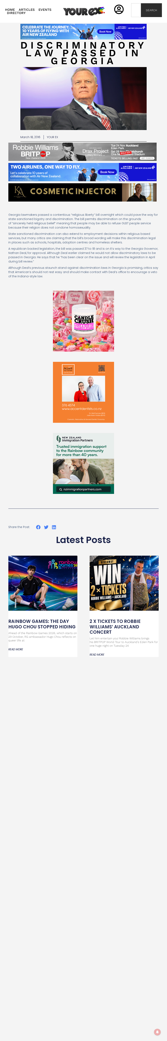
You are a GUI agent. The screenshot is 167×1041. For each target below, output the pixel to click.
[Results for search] (136, 19)
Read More (15, 649)
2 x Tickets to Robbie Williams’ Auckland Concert (115, 626)
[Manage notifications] (157, 1032)
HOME (10, 9)
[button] (38, 527)
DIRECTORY (16, 13)
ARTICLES (27, 9)
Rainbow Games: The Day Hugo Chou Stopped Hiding (42, 624)
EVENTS (44, 9)
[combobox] (136, 10)
